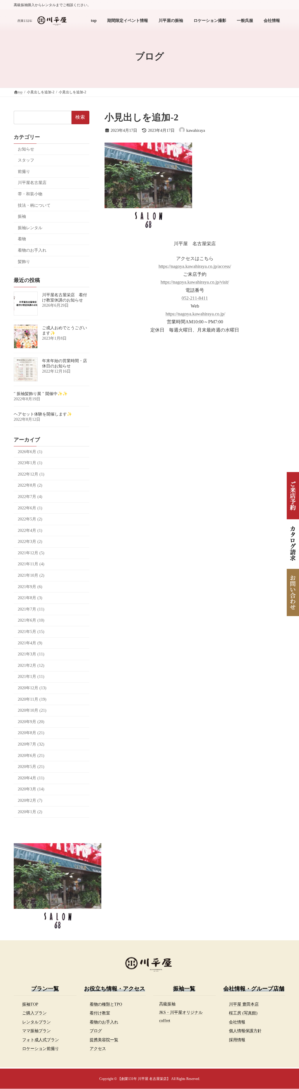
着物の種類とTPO (106, 1004)
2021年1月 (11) (31, 676)
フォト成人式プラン (40, 1039)
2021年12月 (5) (31, 553)
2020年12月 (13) (32, 688)
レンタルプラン (36, 1022)
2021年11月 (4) (31, 564)
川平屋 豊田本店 (244, 1004)
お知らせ (26, 149)
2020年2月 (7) (30, 800)
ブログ (96, 1030)
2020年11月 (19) (32, 699)
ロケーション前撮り (40, 1048)
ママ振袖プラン (36, 1030)
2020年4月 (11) (31, 778)
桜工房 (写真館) (243, 1013)
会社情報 (237, 1022)
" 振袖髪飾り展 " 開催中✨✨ (40, 394)
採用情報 (237, 1039)
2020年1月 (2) (30, 812)
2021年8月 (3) (30, 598)
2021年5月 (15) (31, 631)
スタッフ (26, 160)
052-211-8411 (195, 298)
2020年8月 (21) (31, 733)
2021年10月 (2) (31, 575)
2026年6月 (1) (30, 452)
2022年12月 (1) (31, 474)
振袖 (22, 216)
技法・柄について (34, 205)
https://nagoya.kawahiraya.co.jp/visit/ (195, 282)
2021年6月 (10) (31, 620)
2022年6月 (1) (30, 508)
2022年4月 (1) (30, 530)
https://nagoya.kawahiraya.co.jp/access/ (195, 266)
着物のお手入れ (32, 250)
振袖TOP (30, 1004)
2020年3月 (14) (31, 789)
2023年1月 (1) (30, 463)
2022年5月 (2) (30, 519)
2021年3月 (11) (31, 654)
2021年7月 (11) (31, 609)
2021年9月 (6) (30, 587)
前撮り (24, 171)
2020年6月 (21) (31, 755)
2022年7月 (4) (30, 496)
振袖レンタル (30, 228)
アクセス (98, 1048)
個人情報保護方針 (245, 1030)
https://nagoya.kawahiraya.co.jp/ (195, 313)
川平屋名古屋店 (32, 182)
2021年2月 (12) (31, 665)
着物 (22, 239)
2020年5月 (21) (31, 766)
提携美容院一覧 (104, 1039)
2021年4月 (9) (30, 643)
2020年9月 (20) (31, 722)
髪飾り (24, 261)
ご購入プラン (34, 1013)
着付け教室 (100, 1013)
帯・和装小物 (30, 194)
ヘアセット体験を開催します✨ (43, 414)
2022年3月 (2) (30, 541)
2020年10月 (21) (32, 710)
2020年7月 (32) (31, 744)
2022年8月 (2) (30, 485)
